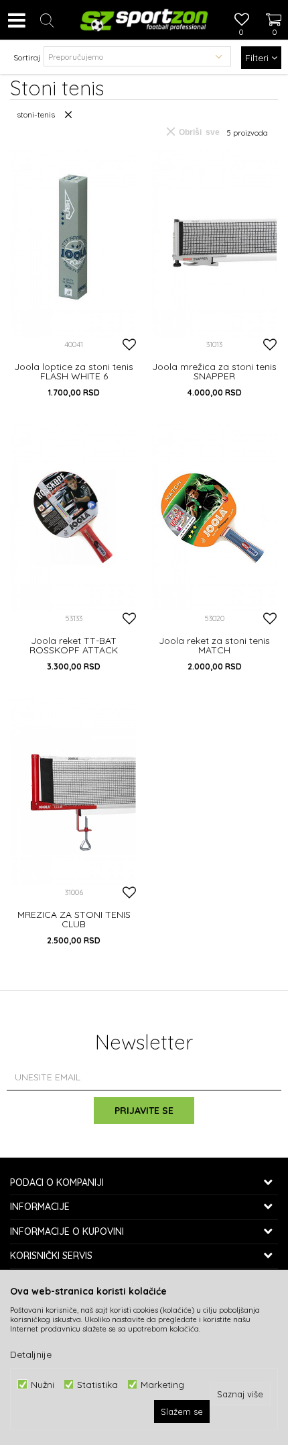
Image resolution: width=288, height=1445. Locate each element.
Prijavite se (144, 1111)
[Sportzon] (144, 20)
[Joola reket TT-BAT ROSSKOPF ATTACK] (73, 517)
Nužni (42, 1384)
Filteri (258, 58)
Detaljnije (31, 1354)
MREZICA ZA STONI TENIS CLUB (74, 919)
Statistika (97, 1384)
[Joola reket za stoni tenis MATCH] (214, 517)
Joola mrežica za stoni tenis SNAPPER (214, 371)
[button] (47, 20)
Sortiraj (26, 57)
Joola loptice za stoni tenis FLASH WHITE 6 (73, 371)
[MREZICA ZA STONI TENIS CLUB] (73, 791)
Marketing (162, 1384)
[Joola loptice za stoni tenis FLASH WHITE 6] (73, 243)
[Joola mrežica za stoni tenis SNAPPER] (214, 243)
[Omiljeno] (241, 21)
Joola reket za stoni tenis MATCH (214, 645)
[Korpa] (268, 7)
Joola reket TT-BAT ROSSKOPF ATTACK (73, 645)
